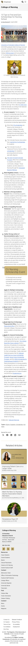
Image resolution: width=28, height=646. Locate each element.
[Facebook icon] (4, 549)
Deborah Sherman (14, 420)
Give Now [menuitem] (6, 629)
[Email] (19, 435)
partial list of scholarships (17, 142)
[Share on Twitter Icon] (3, 435)
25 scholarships (17, 125)
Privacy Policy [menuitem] (16, 622)
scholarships (10, 151)
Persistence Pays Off (10, 519)
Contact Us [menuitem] (6, 619)
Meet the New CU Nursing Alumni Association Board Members (12, 494)
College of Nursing (9, 7)
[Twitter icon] (9, 549)
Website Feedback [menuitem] (17, 619)
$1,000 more (23, 105)
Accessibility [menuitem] (16, 624)
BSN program (10, 53)
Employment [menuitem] (16, 626)
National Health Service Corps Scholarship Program (14, 355)
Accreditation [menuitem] (7, 626)
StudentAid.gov (17, 373)
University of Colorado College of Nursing (13, 45)
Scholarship (19, 424)
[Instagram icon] (13, 549)
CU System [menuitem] (7, 622)
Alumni (8, 424)
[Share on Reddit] (15, 435)
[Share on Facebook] (7, 435)
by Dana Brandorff (5, 22)
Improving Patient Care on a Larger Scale (12, 467)
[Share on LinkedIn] (11, 435)
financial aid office (9, 326)
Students (12, 424)
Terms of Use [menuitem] (7, 624)
